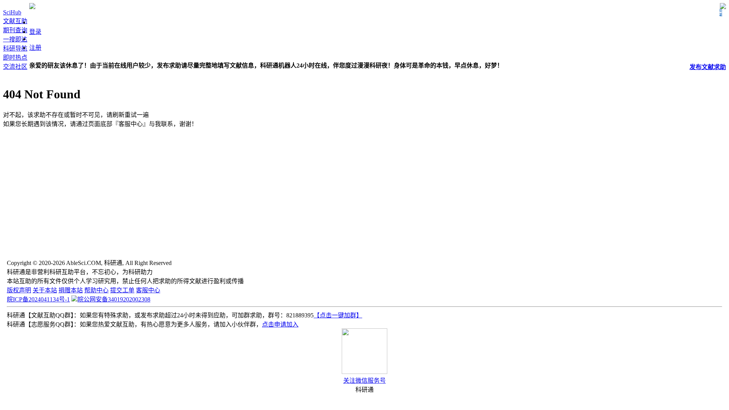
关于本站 (45, 290)
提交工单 (122, 290)
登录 (35, 31)
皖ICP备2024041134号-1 (38, 299)
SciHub (12, 12)
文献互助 (15, 21)
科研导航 (15, 48)
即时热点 (15, 57)
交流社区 (15, 66)
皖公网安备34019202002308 (113, 299)
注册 (35, 47)
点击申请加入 (280, 324)
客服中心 (148, 290)
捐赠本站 (70, 290)
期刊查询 (15, 30)
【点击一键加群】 (338, 315)
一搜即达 (15, 39)
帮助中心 (96, 290)
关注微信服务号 (364, 380)
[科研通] (32, 7)
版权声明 (19, 290)
